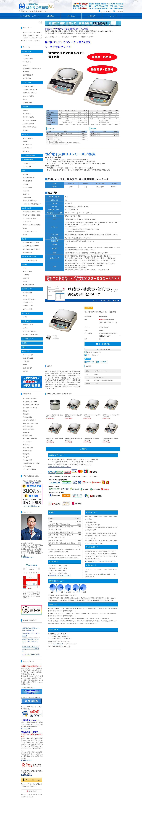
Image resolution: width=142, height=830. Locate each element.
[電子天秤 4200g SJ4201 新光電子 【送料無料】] (73, 410)
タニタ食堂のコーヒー (28, 339)
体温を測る (26, 454)
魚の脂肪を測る (27, 417)
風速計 (25, 234)
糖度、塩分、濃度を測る (30, 438)
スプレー (25, 328)
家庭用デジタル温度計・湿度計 (32, 212)
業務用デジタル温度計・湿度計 (32, 215)
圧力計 (24, 239)
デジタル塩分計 (27, 292)
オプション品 (27, 78)
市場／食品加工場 (28, 358)
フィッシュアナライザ (33, 40)
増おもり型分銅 (27, 187)
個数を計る (26, 411)
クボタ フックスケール (35, 32)
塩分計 (25, 281)
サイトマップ (112, 16)
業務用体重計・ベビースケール (32, 68)
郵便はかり (26, 151)
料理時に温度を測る (28, 429)
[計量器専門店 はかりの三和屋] (36, 6)
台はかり (25, 65)
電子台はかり (27, 113)
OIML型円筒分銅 (27, 181)
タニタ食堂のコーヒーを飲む (31, 463)
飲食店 (25, 364)
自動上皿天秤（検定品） (30, 127)
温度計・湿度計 (26, 208)
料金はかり (26, 71)
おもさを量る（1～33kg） (30, 401)
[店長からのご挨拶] (31, 539)
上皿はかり (34, 38)
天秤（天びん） (66, 37)
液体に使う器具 (27, 460)
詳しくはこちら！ (26, 760)
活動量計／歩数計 (28, 305)
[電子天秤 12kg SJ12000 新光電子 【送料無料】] (55, 433)
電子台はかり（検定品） (30, 120)
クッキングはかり (28, 138)
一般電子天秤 (83, 37)
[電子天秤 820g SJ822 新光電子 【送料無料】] (92, 433)
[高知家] (31, 614)
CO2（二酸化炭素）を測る (30, 423)
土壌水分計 (26, 278)
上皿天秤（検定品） (28, 123)
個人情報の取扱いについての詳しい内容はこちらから (100, 561)
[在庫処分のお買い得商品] (31, 387)
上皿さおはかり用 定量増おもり (32, 204)
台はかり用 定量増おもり (30, 200)
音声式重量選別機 (28, 75)
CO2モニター (27, 221)
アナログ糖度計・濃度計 (30, 260)
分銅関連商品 (27, 197)
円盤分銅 (25, 184)
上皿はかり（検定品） (29, 86)
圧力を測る (26, 457)
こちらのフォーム (58, 644)
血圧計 (25, 296)
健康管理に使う (27, 435)
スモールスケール (28, 58)
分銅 (24, 35)
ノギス (25, 317)
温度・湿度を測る (28, 426)
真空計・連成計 (27, 252)
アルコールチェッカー (29, 299)
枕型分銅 (25, 174)
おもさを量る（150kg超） (30, 408)
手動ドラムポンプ (28, 325)
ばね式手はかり (27, 102)
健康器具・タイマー (27, 289)
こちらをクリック (103, 269)
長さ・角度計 (26, 313)
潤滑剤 (24, 347)
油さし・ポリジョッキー (30, 331)
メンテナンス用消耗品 (29, 469)
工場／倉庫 (26, 361)
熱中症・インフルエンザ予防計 (32, 225)
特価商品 (24, 343)
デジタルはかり (26, 51)
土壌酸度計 (26, 275)
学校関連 (25, 371)
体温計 (25, 228)
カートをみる (119, 11)
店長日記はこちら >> (27, 557)
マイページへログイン (107, 11)
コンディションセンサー (30, 231)
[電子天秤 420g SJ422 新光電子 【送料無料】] (111, 433)
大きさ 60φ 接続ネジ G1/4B (31, 242)
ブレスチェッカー (28, 302)
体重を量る (26, 414)
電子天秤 (75, 37)
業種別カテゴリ (26, 351)
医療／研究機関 (27, 368)
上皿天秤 (25, 38)
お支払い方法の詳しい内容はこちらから (59, 467)
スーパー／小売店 (28, 355)
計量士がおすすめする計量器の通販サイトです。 (34, 11)
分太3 (24, 32)
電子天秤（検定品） (28, 117)
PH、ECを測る (27, 441)
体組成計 (25, 141)
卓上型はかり (27, 62)
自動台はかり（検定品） (30, 93)
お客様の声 (91, 16)
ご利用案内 (50, 16)
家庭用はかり (26, 134)
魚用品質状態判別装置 (28, 159)
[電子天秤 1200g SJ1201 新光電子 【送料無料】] (73, 433)
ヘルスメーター (27, 144)
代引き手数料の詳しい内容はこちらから (59, 575)
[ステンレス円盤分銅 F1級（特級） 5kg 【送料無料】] (55, 410)
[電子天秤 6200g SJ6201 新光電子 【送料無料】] (92, 410)
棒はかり (25, 99)
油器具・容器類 (26, 321)
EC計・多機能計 (27, 271)
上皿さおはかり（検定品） (30, 89)
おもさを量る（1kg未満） (30, 398)
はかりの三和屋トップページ (29, 16)
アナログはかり (26, 82)
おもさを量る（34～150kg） (31, 404)
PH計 (24, 268)
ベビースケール (27, 148)
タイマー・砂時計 (28, 309)
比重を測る (26, 444)
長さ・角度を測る (28, 448)
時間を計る (26, 432)
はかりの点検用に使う (29, 420)
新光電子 (91, 37)
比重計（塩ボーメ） (28, 284)
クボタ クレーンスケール (35, 35)
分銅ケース (26, 194)
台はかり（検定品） (28, 96)
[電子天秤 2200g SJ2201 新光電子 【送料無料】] (111, 410)
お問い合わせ (71, 16)
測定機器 (24, 264)
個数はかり (26, 130)
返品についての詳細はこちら (94, 352)
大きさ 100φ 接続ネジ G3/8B (31, 249)
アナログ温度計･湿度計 (29, 218)
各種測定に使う (27, 451)
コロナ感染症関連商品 (28, 155)
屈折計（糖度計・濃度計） (29, 256)
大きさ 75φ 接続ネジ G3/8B (31, 246)
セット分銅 (26, 190)
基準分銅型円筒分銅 (28, 177)
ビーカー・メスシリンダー (30, 334)
